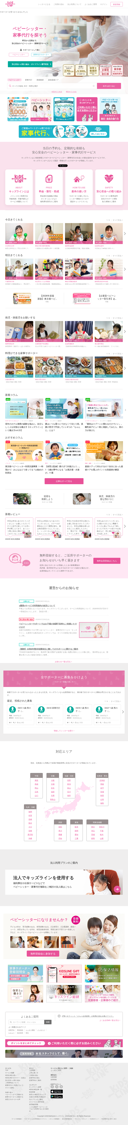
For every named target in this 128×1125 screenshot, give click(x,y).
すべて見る (117, 220)
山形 (102, 799)
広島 (36, 791)
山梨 (102, 838)
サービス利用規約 (17, 1119)
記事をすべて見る (64, 481)
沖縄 (30, 838)
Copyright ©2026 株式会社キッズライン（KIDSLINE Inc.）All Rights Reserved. (64, 1116)
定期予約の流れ (34, 1078)
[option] (18, 109)
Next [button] (125, 409)
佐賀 (30, 815)
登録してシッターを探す (63, 730)
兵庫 (52, 795)
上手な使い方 (33, 1073)
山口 (36, 795)
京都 (52, 784)
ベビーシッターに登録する (14, 1094)
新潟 (69, 784)
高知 (60, 838)
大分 (30, 827)
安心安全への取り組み (12, 1080)
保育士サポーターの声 (12, 1099)
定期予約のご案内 (35, 1080)
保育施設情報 (33, 1104)
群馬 (93, 838)
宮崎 (30, 830)
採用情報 (54, 1079)
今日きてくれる (57, 91)
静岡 (76, 830)
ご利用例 (32, 1070)
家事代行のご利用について (14, 1085)
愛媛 (60, 834)
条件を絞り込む (109, 86)
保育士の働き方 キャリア (37, 1094)
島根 (36, 784)
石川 (69, 791)
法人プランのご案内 (36, 1099)
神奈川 (101, 827)
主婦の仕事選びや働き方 (37, 1097)
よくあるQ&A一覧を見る (109, 1020)
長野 (69, 780)
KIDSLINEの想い (11, 1075)
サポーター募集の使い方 (64, 681)
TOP (6, 1070)
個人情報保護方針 (67, 1119)
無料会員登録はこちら (107, 560)
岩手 (102, 788)
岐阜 (76, 827)
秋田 (102, 795)
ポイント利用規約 (55, 1119)
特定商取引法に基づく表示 (109, 1119)
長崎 (30, 819)
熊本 (30, 823)
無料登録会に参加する (43, 953)
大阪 (52, 780)
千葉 (102, 830)
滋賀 (52, 791)
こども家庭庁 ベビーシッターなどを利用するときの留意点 (39, 1109)
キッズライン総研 (35, 1087)
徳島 (60, 827)
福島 (102, 803)
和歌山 (52, 799)
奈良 (52, 788)
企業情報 (54, 1077)
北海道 (102, 780)
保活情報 (32, 1092)
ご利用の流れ (33, 1075)
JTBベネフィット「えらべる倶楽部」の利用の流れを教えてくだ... (88, 1016)
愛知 (76, 834)
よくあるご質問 (56, 1070)
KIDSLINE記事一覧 (35, 1089)
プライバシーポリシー (81, 1119)
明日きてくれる (71, 91)
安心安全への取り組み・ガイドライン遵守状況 (30, 64)
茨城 (93, 834)
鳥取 (36, 780)
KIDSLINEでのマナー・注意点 (15, 1078)
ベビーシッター (18, 55)
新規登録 (116, 4)
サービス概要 (9, 1073)
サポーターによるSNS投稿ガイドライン (35, 1119)
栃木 (102, 834)
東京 (93, 827)
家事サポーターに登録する (14, 1097)
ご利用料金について (12, 1082)
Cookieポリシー (94, 1119)
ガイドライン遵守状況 (36, 1102)
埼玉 (93, 830)
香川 (60, 830)
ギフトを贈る (9, 1088)
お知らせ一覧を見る (63, 661)
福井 (69, 795)
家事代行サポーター (41, 55)
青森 (102, 784)
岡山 (36, 788)
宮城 (102, 791)
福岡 (30, 811)
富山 (69, 788)
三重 (76, 838)
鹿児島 (30, 834)
